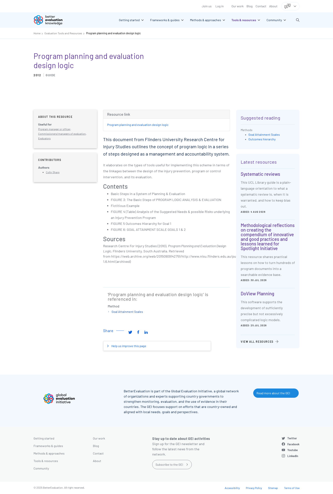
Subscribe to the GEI (169, 464)
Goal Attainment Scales (127, 311)
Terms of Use (291, 488)
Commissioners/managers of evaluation (62, 133)
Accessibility (232, 488)
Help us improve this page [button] (128, 346)
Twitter (292, 438)
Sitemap (273, 488)
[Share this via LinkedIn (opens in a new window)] (146, 332)
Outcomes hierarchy (262, 139)
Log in (219, 6)
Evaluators (44, 138)
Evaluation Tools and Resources (63, 33)
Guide (51, 75)
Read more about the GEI (273, 393)
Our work (237, 6)
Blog (249, 6)
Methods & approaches (49, 453)
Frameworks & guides (48, 446)
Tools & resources (46, 461)
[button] (297, 20)
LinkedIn (292, 456)
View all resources (257, 341)
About (273, 6)
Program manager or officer (54, 129)
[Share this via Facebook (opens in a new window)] (138, 332)
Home (37, 33)
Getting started (44, 438)
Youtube (292, 450)
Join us (207, 6)
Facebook (293, 444)
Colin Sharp (53, 172)
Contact (261, 6)
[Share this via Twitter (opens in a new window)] (130, 332)
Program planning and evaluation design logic (113, 33)
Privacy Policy (254, 488)
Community (41, 468)
